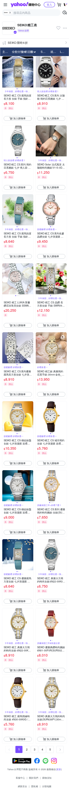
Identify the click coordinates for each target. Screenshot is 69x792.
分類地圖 (46, 786)
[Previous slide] (4, 71)
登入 (49, 4)
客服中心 (20, 777)
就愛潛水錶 (54, 52)
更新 (58, 769)
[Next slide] (31, 71)
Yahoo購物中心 (26, 4)
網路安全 (22, 786)
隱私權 (34, 786)
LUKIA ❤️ (63, 52)
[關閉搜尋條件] (10, 12)
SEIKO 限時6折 (18, 43)
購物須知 (46, 777)
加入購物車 (19, 118)
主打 (5, 52)
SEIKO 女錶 (44, 52)
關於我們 (33, 777)
